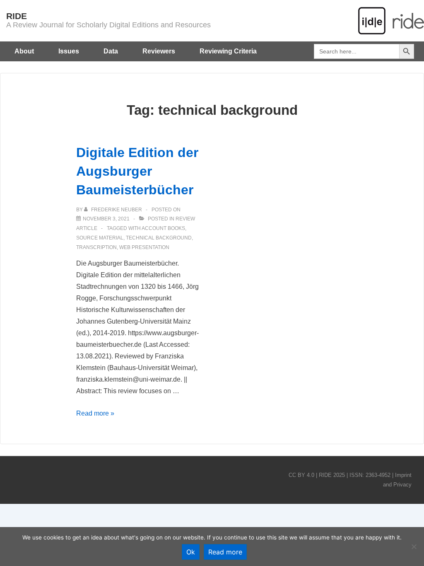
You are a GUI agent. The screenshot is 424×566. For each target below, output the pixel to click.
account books (163, 228)
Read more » (95, 413)
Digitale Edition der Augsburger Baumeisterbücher (137, 171)
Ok (190, 552)
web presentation (144, 247)
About (24, 51)
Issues (68, 51)
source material (99, 238)
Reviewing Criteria (228, 51)
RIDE (16, 16)
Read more (225, 552)
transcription (96, 247)
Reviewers (158, 51)
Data (111, 51)
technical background (159, 238)
